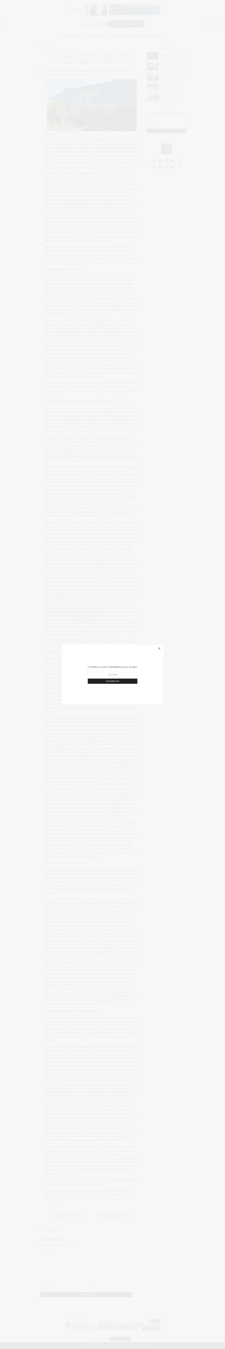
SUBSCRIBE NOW (112, 681)
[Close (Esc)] (159, 648)
